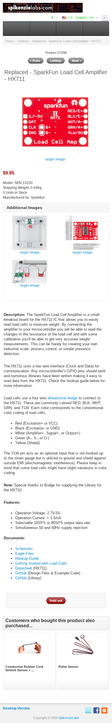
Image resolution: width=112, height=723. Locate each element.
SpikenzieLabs (69, 718)
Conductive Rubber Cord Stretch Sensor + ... (24, 668)
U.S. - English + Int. (80, 17)
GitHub (21, 573)
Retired (23, 41)
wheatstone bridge (62, 398)
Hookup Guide (27, 558)
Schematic (24, 548)
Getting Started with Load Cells (41, 563)
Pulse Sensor (68, 666)
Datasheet (23, 568)
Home (9, 41)
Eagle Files (24, 553)
